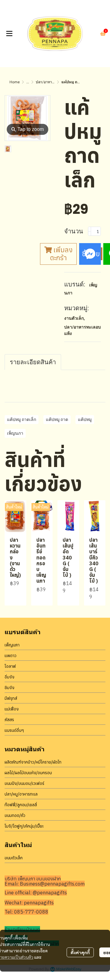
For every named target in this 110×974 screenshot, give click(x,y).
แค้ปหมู (85, 419)
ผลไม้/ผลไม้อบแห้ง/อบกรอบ (28, 772)
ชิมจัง (9, 687)
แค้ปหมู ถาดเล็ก (21, 419)
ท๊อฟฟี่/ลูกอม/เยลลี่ (21, 804)
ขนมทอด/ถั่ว (15, 815)
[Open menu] (9, 33)
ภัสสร (9, 719)
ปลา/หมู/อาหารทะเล (21, 794)
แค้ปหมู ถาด (57, 419)
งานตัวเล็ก (74, 318)
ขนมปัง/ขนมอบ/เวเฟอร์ (24, 783)
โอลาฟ (10, 666)
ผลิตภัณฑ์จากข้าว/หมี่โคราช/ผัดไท (33, 762)
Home (14, 82)
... (27, 82)
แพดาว (10, 655)
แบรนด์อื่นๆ (14, 730)
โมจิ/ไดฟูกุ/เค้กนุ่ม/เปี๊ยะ (24, 826)
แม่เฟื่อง (12, 709)
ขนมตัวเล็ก (14, 858)
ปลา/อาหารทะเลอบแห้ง (54, 82)
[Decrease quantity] (89, 231)
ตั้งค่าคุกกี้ (80, 952)
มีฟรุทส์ (11, 698)
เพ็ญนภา (15, 433)
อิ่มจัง (9, 677)
